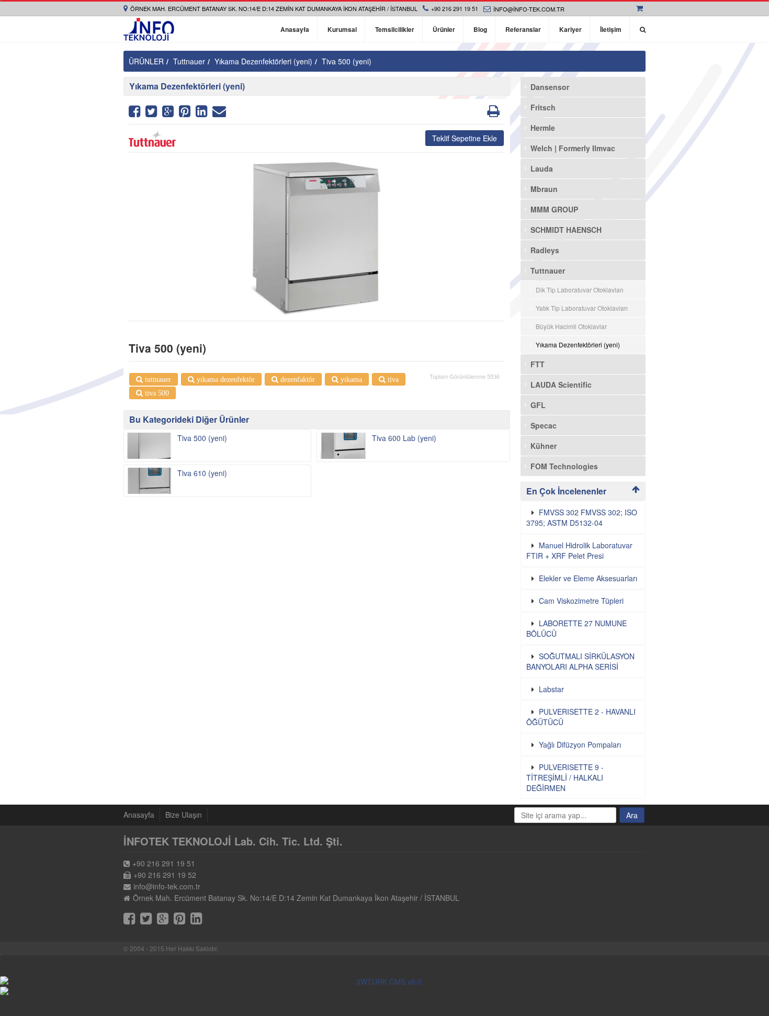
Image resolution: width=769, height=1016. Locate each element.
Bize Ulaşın (183, 814)
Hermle (542, 127)
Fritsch (543, 107)
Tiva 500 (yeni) (346, 61)
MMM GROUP (554, 209)
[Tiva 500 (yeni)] (149, 446)
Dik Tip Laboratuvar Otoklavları (580, 289)
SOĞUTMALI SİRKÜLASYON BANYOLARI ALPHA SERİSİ (580, 661)
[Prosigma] (384, 991)
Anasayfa (138, 814)
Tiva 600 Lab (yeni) (404, 438)
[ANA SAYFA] (148, 29)
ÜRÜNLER (146, 61)
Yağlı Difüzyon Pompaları (580, 744)
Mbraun (544, 189)
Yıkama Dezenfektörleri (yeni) (263, 61)
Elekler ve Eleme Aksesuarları (588, 578)
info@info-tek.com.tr (528, 9)
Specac (543, 425)
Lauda (541, 168)
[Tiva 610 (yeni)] (149, 481)
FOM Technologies (564, 466)
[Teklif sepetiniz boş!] (641, 8)
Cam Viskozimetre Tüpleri (581, 600)
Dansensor (549, 87)
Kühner (543, 446)
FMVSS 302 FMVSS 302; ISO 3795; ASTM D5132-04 (581, 517)
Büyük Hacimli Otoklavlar (571, 326)
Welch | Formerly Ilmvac (572, 148)
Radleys (544, 250)
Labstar (551, 689)
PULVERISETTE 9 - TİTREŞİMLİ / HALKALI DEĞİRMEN (565, 777)
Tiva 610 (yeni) (202, 473)
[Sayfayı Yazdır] (493, 113)
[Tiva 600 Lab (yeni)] (343, 446)
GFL (538, 405)
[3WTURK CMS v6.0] (384, 981)
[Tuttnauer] (317, 138)
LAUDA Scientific (561, 384)
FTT (537, 364)
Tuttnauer (189, 61)
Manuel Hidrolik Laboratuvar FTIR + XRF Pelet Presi (579, 550)
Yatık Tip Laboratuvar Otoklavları (582, 307)
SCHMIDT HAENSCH (566, 229)
